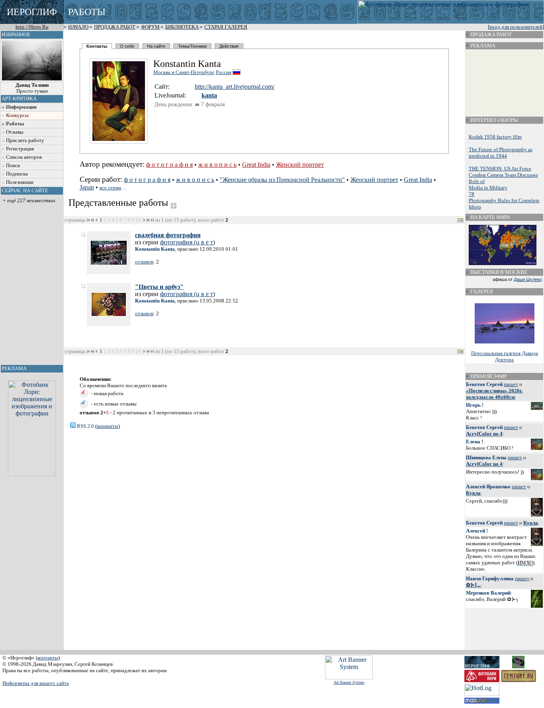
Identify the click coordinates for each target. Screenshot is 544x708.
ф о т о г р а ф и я (169, 164)
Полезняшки (19, 182)
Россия (223, 72)
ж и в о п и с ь (217, 164)
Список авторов (24, 157)
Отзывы (14, 132)
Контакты (96, 46)
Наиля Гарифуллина (490, 578)
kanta (209, 95)
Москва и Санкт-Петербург (183, 72)
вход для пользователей (515, 27)
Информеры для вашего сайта (35, 683)
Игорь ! (474, 405)
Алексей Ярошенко (488, 487)
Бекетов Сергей (484, 384)
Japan (87, 187)
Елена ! (474, 442)
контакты (47, 658)
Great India (256, 164)
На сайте (156, 46)
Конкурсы (17, 115)
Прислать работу (25, 140)
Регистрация (20, 149)
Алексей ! (477, 531)
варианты (107, 426)
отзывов (144, 262)
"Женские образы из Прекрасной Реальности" (282, 179)
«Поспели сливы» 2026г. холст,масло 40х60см (494, 394)
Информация (21, 107)
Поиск (13, 165)
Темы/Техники (192, 46)
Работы (15, 124)
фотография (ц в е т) (187, 242)
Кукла (473, 493)
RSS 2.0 (85, 426)
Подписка (17, 174)
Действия (229, 46)
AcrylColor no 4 (484, 434)
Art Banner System (349, 682)
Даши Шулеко (528, 279)
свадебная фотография (168, 235)
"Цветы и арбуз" (159, 286)
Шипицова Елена (486, 457)
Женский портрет (300, 164)
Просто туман (32, 88)
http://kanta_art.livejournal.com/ (234, 86)
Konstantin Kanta (155, 249)
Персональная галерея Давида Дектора (504, 356)
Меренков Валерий (488, 593)
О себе (127, 46)
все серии (110, 188)
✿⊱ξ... (473, 585)
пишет (511, 384)
